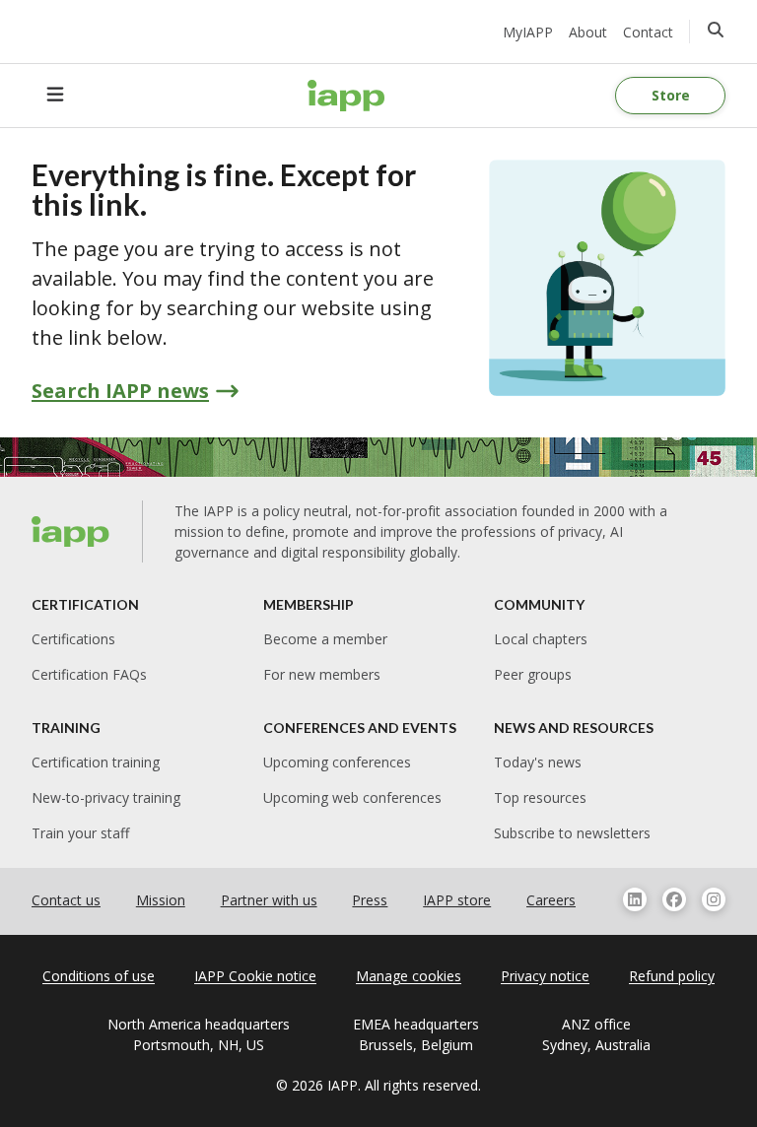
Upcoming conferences (337, 762)
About (588, 32)
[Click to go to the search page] (715, 29)
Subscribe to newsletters (572, 833)
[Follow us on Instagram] (713, 899)
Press (369, 900)
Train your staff (80, 833)
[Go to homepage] (346, 95)
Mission (160, 900)
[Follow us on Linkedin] (635, 899)
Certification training (96, 762)
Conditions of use (98, 975)
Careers (551, 900)
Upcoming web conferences (352, 797)
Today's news (538, 762)
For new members (321, 674)
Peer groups (533, 674)
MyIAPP (528, 32)
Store (671, 95)
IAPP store (457, 900)
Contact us (66, 900)
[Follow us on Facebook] (674, 899)
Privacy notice (545, 975)
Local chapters (540, 639)
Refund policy (672, 975)
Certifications (73, 639)
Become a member (325, 639)
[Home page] (71, 532)
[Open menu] (55, 95)
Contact (648, 32)
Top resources (540, 797)
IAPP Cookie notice (255, 975)
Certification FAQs (89, 674)
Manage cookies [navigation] (408, 975)
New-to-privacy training (106, 797)
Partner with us (269, 900)
